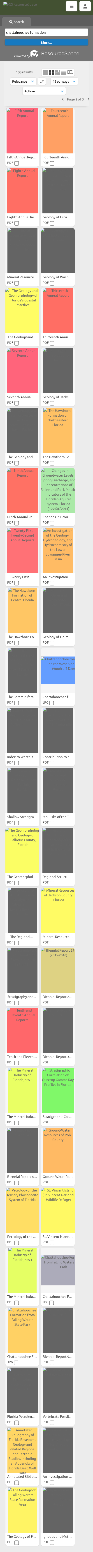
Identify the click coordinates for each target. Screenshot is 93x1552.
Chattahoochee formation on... (67, 697)
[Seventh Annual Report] (22, 370)
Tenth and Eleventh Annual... (29, 1056)
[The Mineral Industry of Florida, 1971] (22, 1270)
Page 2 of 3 (75, 99)
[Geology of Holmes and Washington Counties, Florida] (58, 610)
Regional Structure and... (62, 876)
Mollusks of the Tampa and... (65, 816)
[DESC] (42, 81)
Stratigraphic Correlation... (64, 1116)
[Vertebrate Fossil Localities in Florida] (58, 1390)
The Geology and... (22, 337)
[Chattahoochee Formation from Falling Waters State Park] (58, 1270)
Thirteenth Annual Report (63, 337)
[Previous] (63, 99)
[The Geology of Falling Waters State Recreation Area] (22, 1510)
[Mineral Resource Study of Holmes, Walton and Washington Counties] (22, 250)
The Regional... (22, 936)
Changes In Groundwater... (63, 517)
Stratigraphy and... (22, 996)
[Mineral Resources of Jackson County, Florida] (58, 910)
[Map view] (70, 72)
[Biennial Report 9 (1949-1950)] (58, 1330)
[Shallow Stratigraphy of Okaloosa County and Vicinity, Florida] (22, 790)
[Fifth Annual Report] (22, 130)
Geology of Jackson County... (65, 397)
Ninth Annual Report (23, 517)
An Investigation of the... (62, 577)
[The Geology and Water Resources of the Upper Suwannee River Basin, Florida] (22, 430)
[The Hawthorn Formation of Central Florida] (22, 610)
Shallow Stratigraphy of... (27, 816)
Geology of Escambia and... (64, 217)
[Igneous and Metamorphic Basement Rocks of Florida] (58, 1510)
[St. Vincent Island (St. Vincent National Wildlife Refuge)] (58, 1210)
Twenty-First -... (22, 577)
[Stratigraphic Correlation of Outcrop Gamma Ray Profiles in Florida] (58, 1090)
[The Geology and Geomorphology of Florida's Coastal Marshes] (22, 310)
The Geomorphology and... (28, 876)
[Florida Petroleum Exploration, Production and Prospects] (22, 1390)
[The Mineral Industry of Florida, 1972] (22, 1090)
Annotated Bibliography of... (29, 1476)
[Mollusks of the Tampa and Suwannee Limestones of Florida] (58, 790)
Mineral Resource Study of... (29, 277)
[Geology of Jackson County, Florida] (58, 370)
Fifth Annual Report (22, 157)
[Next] (87, 99)
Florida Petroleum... (22, 1416)
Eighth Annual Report (24, 217)
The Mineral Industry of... (26, 1116)
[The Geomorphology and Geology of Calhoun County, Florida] (22, 850)
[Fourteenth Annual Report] (58, 130)
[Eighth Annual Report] (22, 190)
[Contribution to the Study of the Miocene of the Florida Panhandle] (58, 730)
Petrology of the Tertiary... (27, 1236)
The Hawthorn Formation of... (66, 457)
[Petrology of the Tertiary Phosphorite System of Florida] (22, 1210)
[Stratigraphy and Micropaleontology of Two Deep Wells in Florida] (22, 970)
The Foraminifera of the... (27, 697)
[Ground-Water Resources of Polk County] (58, 1150)
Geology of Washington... (62, 277)
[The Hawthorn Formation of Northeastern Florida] (58, 430)
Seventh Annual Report (25, 397)
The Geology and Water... (26, 457)
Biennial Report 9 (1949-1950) (65, 1356)
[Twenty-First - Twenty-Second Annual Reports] (22, 550)
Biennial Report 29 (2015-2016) (66, 996)
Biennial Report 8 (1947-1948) (30, 1176)
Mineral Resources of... (60, 936)
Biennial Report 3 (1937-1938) (65, 1056)
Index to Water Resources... (28, 757)
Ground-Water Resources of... (65, 1176)
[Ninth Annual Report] (22, 490)
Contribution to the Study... (64, 757)
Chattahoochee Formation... (65, 1296)
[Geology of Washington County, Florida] (58, 250)
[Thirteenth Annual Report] (58, 310)
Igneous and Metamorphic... (64, 1536)
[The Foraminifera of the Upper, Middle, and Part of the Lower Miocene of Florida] (22, 670)
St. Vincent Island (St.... (61, 1236)
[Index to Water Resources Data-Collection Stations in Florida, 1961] (22, 730)
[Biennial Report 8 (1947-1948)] (22, 1150)
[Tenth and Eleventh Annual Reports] (22, 1030)
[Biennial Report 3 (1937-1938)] (58, 1030)
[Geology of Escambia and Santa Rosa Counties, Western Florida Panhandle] (58, 190)
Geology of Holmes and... (62, 637)
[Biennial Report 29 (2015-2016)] (58, 970)
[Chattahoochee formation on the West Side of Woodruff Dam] (58, 670)
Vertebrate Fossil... (57, 1416)
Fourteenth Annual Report (63, 157)
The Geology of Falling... (25, 1536)
